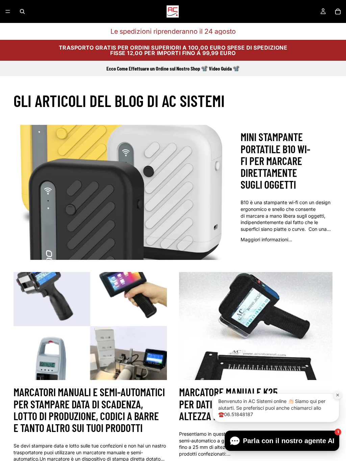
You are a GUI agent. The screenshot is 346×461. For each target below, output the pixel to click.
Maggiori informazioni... (266, 239)
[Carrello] (337, 11)
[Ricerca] (22, 11)
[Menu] (8, 11)
